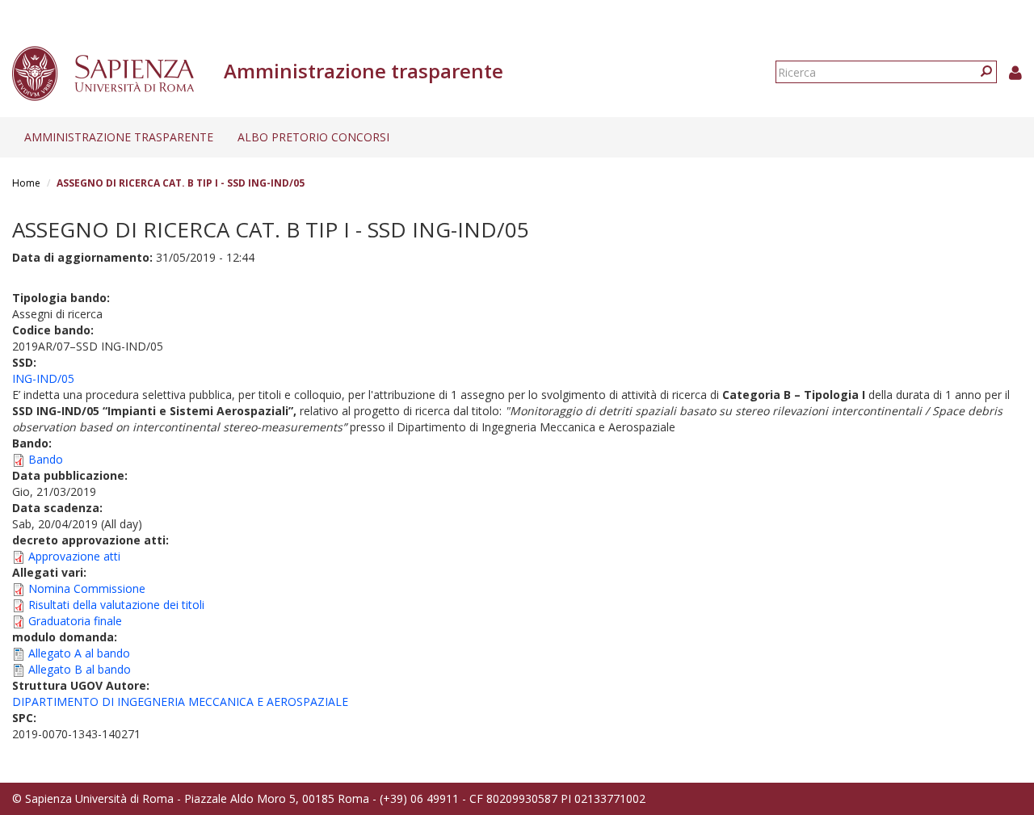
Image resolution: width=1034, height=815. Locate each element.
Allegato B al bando (79, 669)
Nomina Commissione (86, 588)
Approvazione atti (74, 556)
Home (26, 183)
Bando (45, 459)
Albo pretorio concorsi (313, 137)
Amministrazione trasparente (118, 137)
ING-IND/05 (43, 378)
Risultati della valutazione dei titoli (116, 604)
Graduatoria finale (75, 620)
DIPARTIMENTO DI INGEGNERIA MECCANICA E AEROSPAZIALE (180, 701)
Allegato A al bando (79, 653)
